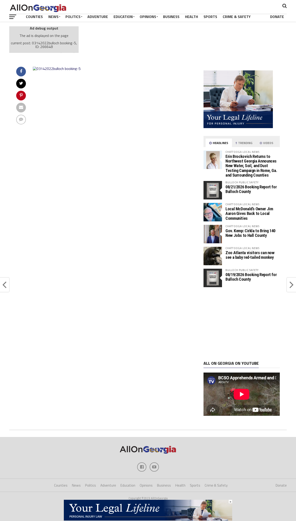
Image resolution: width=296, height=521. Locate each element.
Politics (72, 16)
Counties (34, 16)
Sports (210, 16)
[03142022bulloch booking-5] (57, 68)
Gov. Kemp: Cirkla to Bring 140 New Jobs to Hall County (250, 233)
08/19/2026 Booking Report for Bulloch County (251, 277)
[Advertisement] (242, 324)
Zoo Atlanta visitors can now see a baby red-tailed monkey (249, 255)
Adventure (97, 16)
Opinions (148, 16)
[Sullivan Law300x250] (238, 126)
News (53, 16)
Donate (277, 16)
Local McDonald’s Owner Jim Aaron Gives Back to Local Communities (249, 213)
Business (171, 16)
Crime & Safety (237, 16)
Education (123, 16)
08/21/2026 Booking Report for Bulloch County (251, 189)
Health (191, 16)
